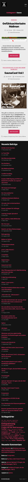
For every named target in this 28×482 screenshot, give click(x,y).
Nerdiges (14, 20)
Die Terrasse (5, 224)
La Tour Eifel (5, 153)
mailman (9, 60)
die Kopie (4, 328)
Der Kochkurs (5, 163)
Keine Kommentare (15, 32)
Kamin (5, 60)
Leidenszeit (5, 434)
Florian (10, 30)
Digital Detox (5, 260)
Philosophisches (10, 435)
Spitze (3, 323)
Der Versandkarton (7, 193)
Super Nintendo (19, 438)
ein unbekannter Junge (5, 421)
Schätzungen (21, 437)
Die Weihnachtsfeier (7, 168)
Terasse (3, 440)
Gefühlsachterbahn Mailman (14, 25)
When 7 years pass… (7, 282)
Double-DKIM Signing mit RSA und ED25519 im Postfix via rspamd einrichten (11, 180)
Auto (2, 420)
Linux (16, 434)
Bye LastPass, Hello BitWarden (10, 218)
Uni (24, 440)
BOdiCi (8, 479)
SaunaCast (14, 69)
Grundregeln (5, 376)
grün (17, 430)
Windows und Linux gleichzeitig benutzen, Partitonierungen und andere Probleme (13, 335)
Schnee (15, 437)
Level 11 (12, 434)
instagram (4, 432)
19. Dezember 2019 (19, 76)
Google (14, 430)
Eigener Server (15, 420)
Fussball (3, 429)
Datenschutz (9, 420)
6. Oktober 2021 (19, 30)
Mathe (20, 434)
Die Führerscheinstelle (8, 158)
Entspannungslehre (7, 425)
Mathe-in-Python (6, 239)
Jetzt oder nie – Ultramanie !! (10, 294)
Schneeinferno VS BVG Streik (10, 398)
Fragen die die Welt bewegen (12, 427)
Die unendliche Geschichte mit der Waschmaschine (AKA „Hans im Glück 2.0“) (13, 309)
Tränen (9, 440)
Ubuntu (19, 440)
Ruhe (16, 136)
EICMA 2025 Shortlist (8, 148)
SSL (7, 438)
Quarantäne (22, 435)
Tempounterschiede (7, 244)
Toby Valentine (6, 448)
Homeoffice (21, 430)
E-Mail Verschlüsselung (8, 277)
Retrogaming (5, 234)
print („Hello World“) (7, 249)
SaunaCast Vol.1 (14, 73)
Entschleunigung (14, 421)
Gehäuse (9, 429)
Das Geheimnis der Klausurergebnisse (13, 403)
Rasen (2, 437)
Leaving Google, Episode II (9, 213)
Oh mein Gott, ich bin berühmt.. (10, 203)
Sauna (19, 60)
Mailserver (14, 60)
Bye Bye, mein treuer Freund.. (10, 388)
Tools (6, 440)
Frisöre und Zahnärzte (8, 342)
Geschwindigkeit (4, 430)
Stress (12, 438)
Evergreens (5, 393)
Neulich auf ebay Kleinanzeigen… (11, 229)
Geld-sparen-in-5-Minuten (16, 429)
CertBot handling (6, 173)
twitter (14, 440)
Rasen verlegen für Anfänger (10, 208)
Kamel (9, 432)
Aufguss (5, 136)
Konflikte (17, 432)
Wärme (24, 136)
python (17, 435)
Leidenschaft (22, 432)
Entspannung (11, 136)
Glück (10, 430)
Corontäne (4, 254)
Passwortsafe (4, 435)
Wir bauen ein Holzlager (8, 188)
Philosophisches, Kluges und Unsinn (14, 67)
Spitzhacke (3, 438)
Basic (5, 420)
